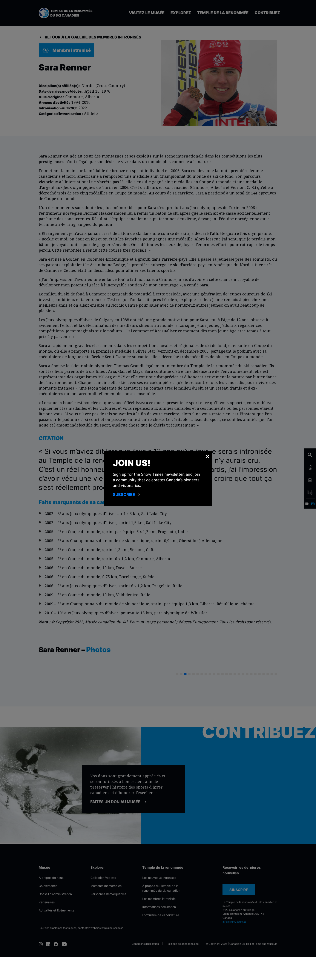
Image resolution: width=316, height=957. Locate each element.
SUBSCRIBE (124, 494)
